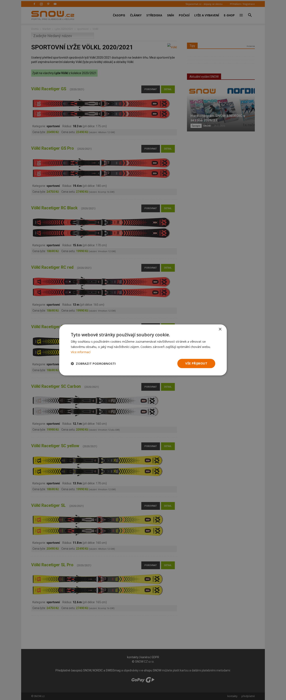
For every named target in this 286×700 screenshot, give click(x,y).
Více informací (80, 352)
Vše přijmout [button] (196, 363)
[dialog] (143, 350)
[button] (93, 363)
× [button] (220, 329)
